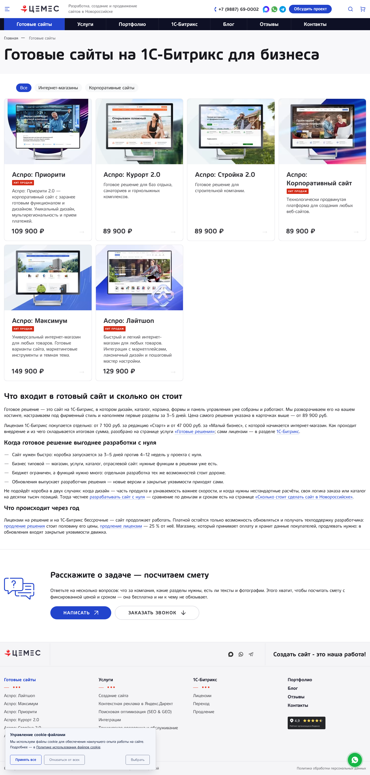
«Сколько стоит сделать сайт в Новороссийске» (303, 496)
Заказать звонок (152, 612)
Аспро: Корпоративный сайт (319, 179)
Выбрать (137, 760)
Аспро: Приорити (38, 174)
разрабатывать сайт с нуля (117, 496)
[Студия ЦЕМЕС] (23, 654)
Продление (203, 712)
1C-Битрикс (184, 24)
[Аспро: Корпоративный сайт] (322, 131)
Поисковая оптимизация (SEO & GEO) (135, 712)
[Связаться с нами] (355, 760)
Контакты (315, 24)
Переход (201, 704)
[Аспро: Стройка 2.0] (231, 131)
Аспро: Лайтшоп (129, 320)
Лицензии (202, 696)
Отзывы (269, 24)
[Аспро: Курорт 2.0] (139, 131)
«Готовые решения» (195, 431)
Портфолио (132, 24)
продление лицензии (121, 526)
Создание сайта (113, 696)
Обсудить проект (310, 9)
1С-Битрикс (288, 431)
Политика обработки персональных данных (331, 768)
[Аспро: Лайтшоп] (139, 277)
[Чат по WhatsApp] (274, 10)
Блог (228, 24)
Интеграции (110, 720)
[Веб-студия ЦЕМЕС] (40, 9)
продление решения (24, 526)
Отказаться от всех (64, 760)
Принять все (25, 760)
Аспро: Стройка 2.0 (225, 174)
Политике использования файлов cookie (68, 747)
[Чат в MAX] (266, 10)
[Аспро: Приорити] (48, 131)
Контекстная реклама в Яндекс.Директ (136, 704)
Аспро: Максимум (39, 320)
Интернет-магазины (58, 87)
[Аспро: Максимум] (48, 277)
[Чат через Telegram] (282, 10)
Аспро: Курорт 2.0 (132, 174)
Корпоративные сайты (111, 87)
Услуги (85, 24)
